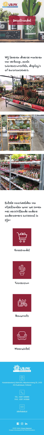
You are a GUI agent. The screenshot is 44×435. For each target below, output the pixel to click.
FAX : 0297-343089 (22, 399)
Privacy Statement (26, 428)
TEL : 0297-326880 (22, 397)
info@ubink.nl (22, 411)
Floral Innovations (30, 430)
